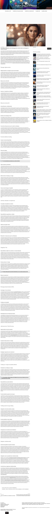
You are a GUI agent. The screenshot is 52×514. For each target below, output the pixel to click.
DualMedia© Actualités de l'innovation (26, 5)
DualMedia (23, 508)
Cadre (37, 503)
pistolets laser (23, 504)
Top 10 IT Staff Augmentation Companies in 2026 (43, 61)
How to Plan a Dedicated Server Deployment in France (44, 64)
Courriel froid (35, 502)
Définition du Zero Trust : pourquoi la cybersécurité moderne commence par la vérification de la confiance (44, 96)
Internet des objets (44, 503)
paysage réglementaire (13, 477)
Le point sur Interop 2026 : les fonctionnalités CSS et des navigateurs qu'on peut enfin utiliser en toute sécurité (44, 93)
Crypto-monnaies (39, 502)
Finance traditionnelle (3, 474)
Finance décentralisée (14, 334)
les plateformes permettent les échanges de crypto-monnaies (17, 457)
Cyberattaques (30, 503)
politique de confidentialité (9, 509)
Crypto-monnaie (43, 502)
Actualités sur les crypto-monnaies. (9, 487)
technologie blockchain (18, 291)
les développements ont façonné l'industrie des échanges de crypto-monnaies (15, 479)
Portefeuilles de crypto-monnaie (25, 503)
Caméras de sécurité (33, 504)
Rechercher (49, 48)
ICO (41, 503)
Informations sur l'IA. (3, 503)
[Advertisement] (26, 18)
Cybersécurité (34, 503)
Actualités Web (2, 506)
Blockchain (32, 502)
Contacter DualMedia (3, 509)
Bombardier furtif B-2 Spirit (28, 502)
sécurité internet (48, 503)
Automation (23, 502)
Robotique (30, 504)
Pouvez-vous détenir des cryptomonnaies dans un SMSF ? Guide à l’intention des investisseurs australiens (43, 114)
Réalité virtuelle (40, 504)
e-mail (5, 111)
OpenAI (27, 504)
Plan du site (14, 509)
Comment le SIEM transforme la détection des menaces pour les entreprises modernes (43, 86)
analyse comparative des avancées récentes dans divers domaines (14, 59)
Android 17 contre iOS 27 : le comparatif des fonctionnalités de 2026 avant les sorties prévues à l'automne (43, 58)
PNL (25, 504)
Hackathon (39, 503)
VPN (43, 504)
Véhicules (37, 504)
